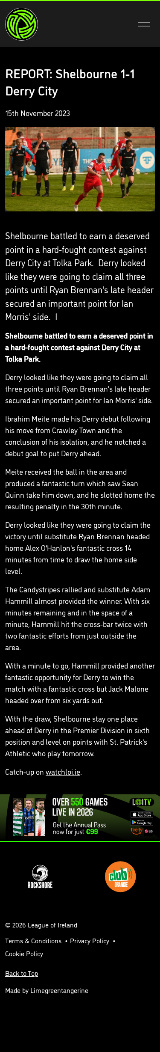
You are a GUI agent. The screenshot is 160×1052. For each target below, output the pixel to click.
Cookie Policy (24, 953)
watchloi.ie (63, 771)
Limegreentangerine (59, 990)
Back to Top (21, 973)
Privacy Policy (89, 940)
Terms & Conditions (33, 940)
